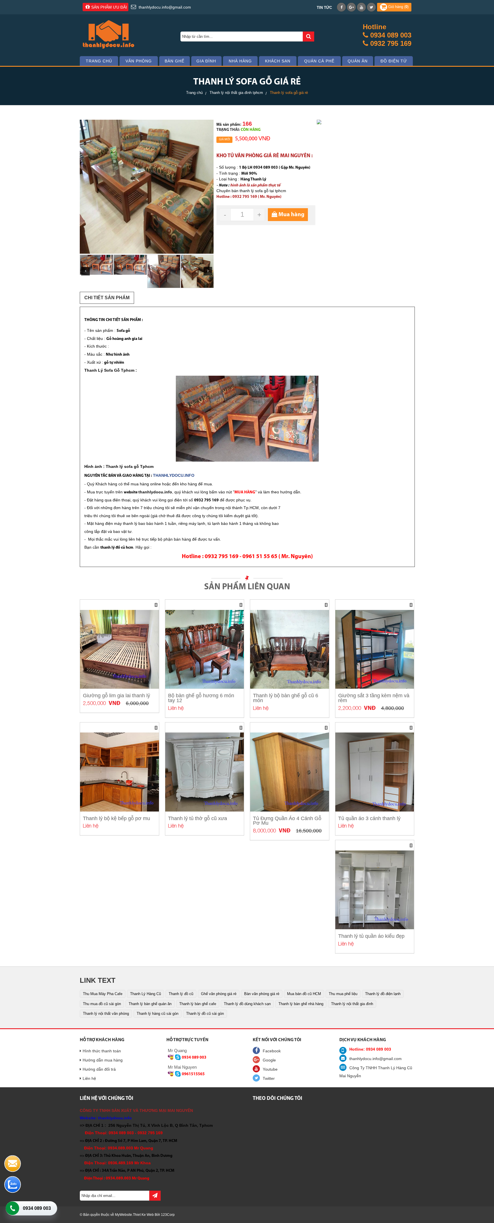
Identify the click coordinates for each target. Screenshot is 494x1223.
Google (269, 1060)
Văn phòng (139, 61)
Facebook (272, 1051)
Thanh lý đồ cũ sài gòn (205, 1013)
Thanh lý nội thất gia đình (352, 1004)
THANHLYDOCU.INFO (173, 475)
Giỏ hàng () (398, 7)
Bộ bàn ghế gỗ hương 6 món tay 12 (201, 698)
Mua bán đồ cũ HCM (304, 994)
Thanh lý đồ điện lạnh (383, 994)
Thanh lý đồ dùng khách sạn (247, 1004)
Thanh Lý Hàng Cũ (145, 994)
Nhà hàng (240, 61)
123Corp (168, 1215)
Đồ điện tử (394, 61)
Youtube (270, 1069)
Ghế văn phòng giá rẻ (218, 994)
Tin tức (324, 7)
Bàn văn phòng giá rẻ (261, 994)
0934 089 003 (37, 1208)
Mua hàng (290, 215)
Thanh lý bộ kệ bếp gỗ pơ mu (116, 818)
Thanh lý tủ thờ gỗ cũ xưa (197, 818)
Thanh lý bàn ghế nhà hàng (300, 1004)
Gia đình (206, 61)
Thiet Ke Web (143, 1215)
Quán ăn (358, 61)
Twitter (269, 1078)
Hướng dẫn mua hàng (103, 1060)
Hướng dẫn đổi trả (99, 1069)
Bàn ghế (174, 61)
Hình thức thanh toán (102, 1051)
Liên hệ (89, 1078)
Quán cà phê (319, 61)
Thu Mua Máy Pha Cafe (102, 994)
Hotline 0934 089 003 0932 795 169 (387, 35)
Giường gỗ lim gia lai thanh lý (116, 695)
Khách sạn (277, 61)
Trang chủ (99, 61)
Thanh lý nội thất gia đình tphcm (236, 92)
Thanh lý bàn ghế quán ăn (150, 1004)
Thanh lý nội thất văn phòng (106, 1013)
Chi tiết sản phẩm (107, 297)
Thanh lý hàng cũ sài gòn (157, 1013)
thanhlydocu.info (155, 492)
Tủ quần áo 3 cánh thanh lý (369, 818)
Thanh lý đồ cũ (181, 994)
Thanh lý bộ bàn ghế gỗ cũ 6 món (285, 698)
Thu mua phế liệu (343, 994)
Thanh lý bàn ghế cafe (197, 1004)
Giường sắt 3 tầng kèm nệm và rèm (373, 698)
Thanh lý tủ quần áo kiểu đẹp (371, 936)
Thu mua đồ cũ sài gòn (102, 1004)
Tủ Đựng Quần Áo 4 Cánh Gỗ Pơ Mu (287, 821)
